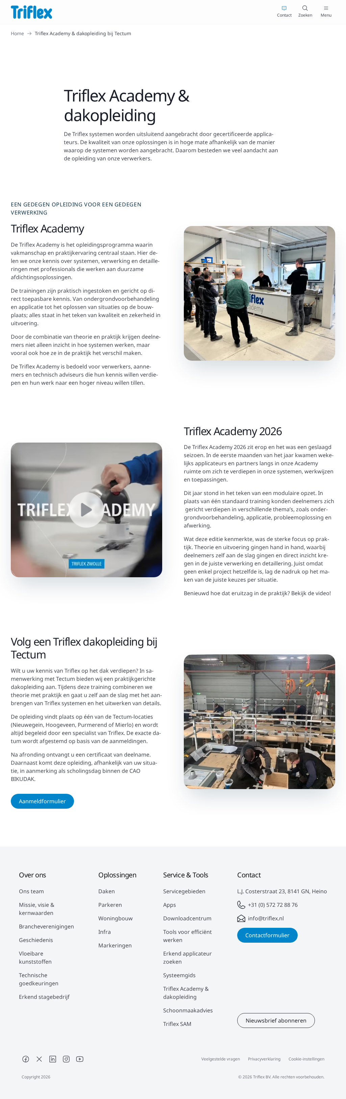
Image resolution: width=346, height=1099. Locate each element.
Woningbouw (115, 918)
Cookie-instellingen (306, 1059)
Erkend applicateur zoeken (187, 957)
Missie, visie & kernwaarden (36, 909)
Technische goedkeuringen (38, 979)
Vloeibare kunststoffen (35, 957)
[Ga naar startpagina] (31, 12)
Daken (106, 891)
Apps (169, 905)
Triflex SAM (177, 1024)
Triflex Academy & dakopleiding (186, 993)
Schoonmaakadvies (188, 1010)
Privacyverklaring (264, 1059)
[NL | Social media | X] (39, 1059)
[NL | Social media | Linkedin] (53, 1059)
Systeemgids (179, 975)
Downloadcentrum (187, 918)
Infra (104, 932)
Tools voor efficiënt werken (187, 936)
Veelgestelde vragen (220, 1059)
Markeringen (115, 945)
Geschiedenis (36, 940)
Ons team (31, 891)
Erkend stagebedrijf (44, 997)
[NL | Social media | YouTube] (80, 1059)
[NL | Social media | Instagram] (66, 1059)
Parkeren (110, 905)
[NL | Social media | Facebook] (26, 1059)
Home (17, 33)
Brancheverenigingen (46, 926)
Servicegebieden (184, 891)
